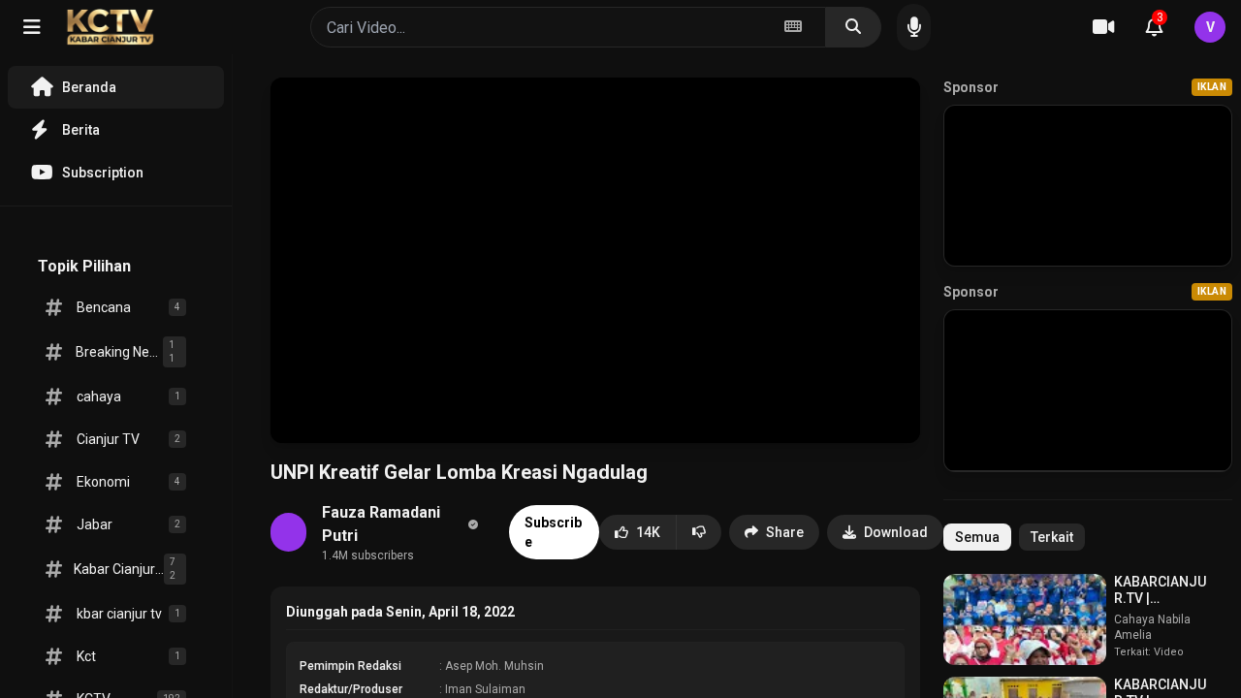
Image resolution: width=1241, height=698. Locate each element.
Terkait (1052, 537)
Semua (977, 537)
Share (785, 532)
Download (896, 532)
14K (648, 532)
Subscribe (553, 532)
